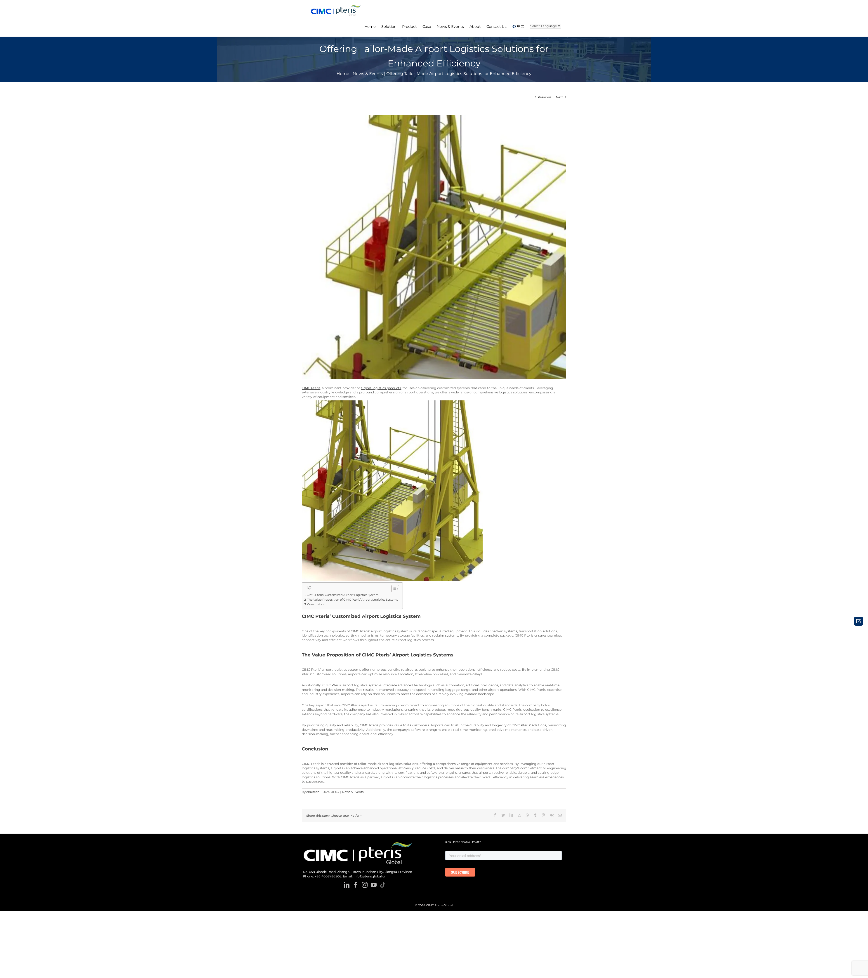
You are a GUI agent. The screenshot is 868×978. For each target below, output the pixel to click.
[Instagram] (365, 885)
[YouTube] (374, 885)
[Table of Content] (395, 588)
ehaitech (312, 792)
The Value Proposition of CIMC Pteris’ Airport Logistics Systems (352, 599)
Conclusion (315, 604)
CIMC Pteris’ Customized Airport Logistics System (343, 595)
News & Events (352, 792)
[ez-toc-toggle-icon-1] (393, 588)
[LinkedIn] (346, 885)
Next (559, 97)
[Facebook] (356, 885)
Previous (545, 97)
